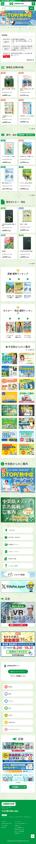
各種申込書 (4, 827)
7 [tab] (25, 27)
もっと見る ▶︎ (32, 128)
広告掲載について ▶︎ (19, 787)
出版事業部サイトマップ (18, 833)
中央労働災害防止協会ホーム (28, 0)
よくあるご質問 (4, 825)
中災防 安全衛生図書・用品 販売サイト (9, 0)
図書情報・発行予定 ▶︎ (26, 135)
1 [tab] (8, 27)
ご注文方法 (4, 821)
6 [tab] (22, 27)
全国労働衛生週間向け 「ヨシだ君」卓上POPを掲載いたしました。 (21, 41)
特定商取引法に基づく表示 (19, 829)
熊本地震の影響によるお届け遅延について (21, 54)
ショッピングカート (18, 821)
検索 (31, 8)
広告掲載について (17, 825)
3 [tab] (14, 27)
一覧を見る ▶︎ (30, 60)
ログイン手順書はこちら (18, 676)
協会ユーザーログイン (18, 671)
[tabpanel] (18, 18)
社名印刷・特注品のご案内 (6, 823)
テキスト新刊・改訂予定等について (20, 823)
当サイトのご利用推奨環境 (19, 831)
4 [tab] (17, 27)
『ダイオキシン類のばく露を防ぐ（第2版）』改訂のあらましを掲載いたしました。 (21, 48)
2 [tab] (11, 27)
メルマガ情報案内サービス (19, 827)
